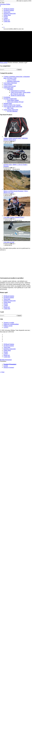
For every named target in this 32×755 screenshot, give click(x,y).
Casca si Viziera (11, 79)
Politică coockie (8, 325)
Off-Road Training (9, 296)
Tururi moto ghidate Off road (15, 102)
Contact (6, 305)
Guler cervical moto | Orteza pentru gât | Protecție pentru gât (20, 93)
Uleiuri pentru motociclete (11, 109)
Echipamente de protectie (18, 90)
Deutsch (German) (9, 367)
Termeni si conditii (9, 322)
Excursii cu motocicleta (10, 98)
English (6, 366)
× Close (2, 372)
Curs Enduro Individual (10, 83)
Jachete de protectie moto (18, 95)
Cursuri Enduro (8, 84)
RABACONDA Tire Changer (12, 105)
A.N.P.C (6, 327)
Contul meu (7, 308)
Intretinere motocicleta (13, 81)
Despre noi (7, 307)
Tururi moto (7, 299)
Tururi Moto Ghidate (13, 100)
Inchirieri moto (8, 103)
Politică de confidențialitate (11, 324)
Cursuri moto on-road (10, 86)
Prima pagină (3, 62)
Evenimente (7, 97)
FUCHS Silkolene (12, 111)
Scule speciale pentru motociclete (13, 106)
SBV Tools (10, 108)
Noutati (6, 304)
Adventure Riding (5, 4)
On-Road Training (9, 297)
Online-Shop (7, 302)
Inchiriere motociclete (10, 300)
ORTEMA (10, 89)
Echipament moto (8, 87)
